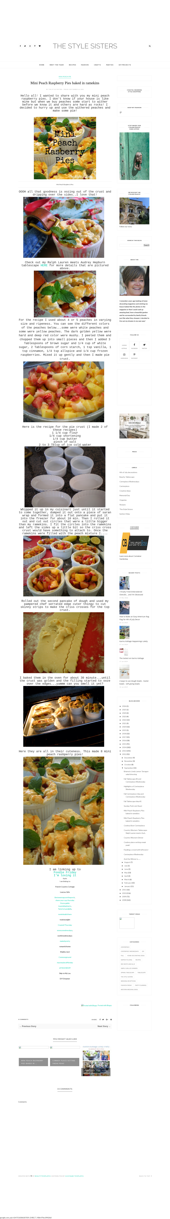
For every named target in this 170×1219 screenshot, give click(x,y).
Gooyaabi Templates (74, 1176)
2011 (124, 890)
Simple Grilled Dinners (129, 968)
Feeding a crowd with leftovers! (136, 850)
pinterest (134, 358)
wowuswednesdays (64, 930)
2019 (124, 730)
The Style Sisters (126, 509)
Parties (109, 65)
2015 (124, 744)
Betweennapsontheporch (65, 897)
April (126, 876)
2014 (124, 747)
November (128, 761)
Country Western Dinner (133, 838)
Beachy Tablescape (126, 477)
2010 (124, 893)
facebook (134, 348)
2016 (124, 740)
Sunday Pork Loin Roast (133, 806)
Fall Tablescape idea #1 (133, 801)
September (128, 768)
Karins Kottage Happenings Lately (133, 641)
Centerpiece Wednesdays (130, 951)
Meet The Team (57, 65)
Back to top (144, 1176)
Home (41, 65)
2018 (124, 734)
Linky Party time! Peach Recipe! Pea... (96, 1072)
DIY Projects (125, 65)
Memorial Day (124, 495)
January (127, 886)
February (127, 883)
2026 (124, 706)
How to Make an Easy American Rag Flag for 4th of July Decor (134, 618)
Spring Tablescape (127, 972)
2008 (124, 900)
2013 (124, 751)
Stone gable (65, 903)
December (128, 758)
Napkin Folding (126, 960)
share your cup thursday (65, 900)
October (127, 764)
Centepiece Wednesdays (129, 481)
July (125, 866)
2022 (124, 720)
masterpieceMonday (65, 962)
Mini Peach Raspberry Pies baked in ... (32, 1062)
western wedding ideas (129, 989)
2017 (124, 737)
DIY (143, 951)
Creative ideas (125, 491)
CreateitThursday (65, 925)
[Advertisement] (7, 15)
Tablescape (142, 972)
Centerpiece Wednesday (133, 854)
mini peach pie (65, 76)
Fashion (85, 65)
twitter (144, 348)
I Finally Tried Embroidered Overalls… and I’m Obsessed (131, 593)
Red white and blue (128, 964)
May (126, 873)
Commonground (65, 957)
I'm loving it (65, 875)
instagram (124, 358)
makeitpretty (65, 941)
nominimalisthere (65, 914)
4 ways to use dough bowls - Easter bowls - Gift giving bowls (134, 682)
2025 (124, 710)
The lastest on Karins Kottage (131, 658)
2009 (124, 896)
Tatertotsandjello (65, 909)
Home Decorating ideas (135, 955)
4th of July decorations (128, 472)
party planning (140, 985)
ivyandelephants (64, 906)
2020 (124, 727)
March (126, 879)
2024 (124, 713)
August (127, 862)
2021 (124, 723)
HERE (44, 265)
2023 (124, 716)
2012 (124, 754)
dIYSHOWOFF (65, 968)
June (126, 869)
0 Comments (23, 1019)
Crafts (97, 65)
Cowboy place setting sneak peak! (64, 1062)
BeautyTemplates (43, 1176)
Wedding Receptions (128, 981)
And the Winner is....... (132, 859)
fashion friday (124, 514)
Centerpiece (124, 486)
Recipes (72, 65)
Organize (123, 500)
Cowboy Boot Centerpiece (134, 825)
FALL (122, 955)
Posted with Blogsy (105, 1005)
